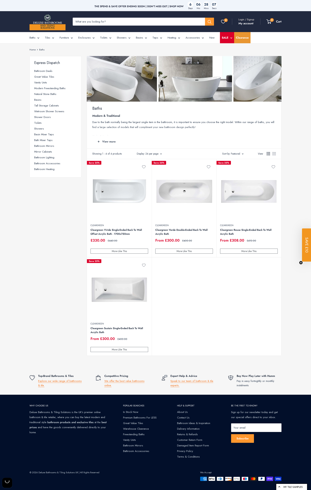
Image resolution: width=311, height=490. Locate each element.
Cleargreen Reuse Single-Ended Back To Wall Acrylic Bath (246, 232)
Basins (139, 38)
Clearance (242, 38)
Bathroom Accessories (47, 163)
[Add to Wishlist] (143, 166)
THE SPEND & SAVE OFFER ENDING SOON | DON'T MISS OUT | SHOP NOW (139, 6)
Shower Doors (42, 117)
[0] (223, 22)
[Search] (209, 22)
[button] (306, 245)
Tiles (47, 38)
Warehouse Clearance (136, 429)
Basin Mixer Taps (44, 134)
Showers (122, 38)
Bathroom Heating (44, 169)
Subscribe (242, 438)
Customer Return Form (189, 440)
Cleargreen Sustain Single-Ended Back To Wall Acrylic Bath (117, 330)
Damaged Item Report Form (193, 445)
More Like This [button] (119, 251)
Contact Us (183, 418)
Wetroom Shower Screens (49, 111)
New (212, 38)
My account (245, 23)
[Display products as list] (274, 153)
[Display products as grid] (268, 153)
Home (33, 49)
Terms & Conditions (188, 457)
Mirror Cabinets (43, 152)
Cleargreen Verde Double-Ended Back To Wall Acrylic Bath (181, 232)
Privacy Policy (185, 451)
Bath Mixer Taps (43, 140)
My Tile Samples (293, 487)
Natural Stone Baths (45, 94)
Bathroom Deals (43, 71)
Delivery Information (188, 429)
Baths (32, 38)
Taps (155, 38)
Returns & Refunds (187, 434)
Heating (172, 38)
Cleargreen (97, 225)
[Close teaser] (301, 262)
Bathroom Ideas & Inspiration (193, 423)
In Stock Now (130, 412)
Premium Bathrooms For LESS (140, 418)
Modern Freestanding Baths (50, 88)
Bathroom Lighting (44, 157)
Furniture (64, 38)
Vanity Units (40, 82)
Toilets (103, 38)
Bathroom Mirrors (44, 146)
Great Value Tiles (44, 77)
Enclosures (84, 38)
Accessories (193, 38)
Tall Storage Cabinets (46, 106)
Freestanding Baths (134, 434)
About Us (182, 412)
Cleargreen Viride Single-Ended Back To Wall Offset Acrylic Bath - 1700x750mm (116, 232)
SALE (225, 38)
